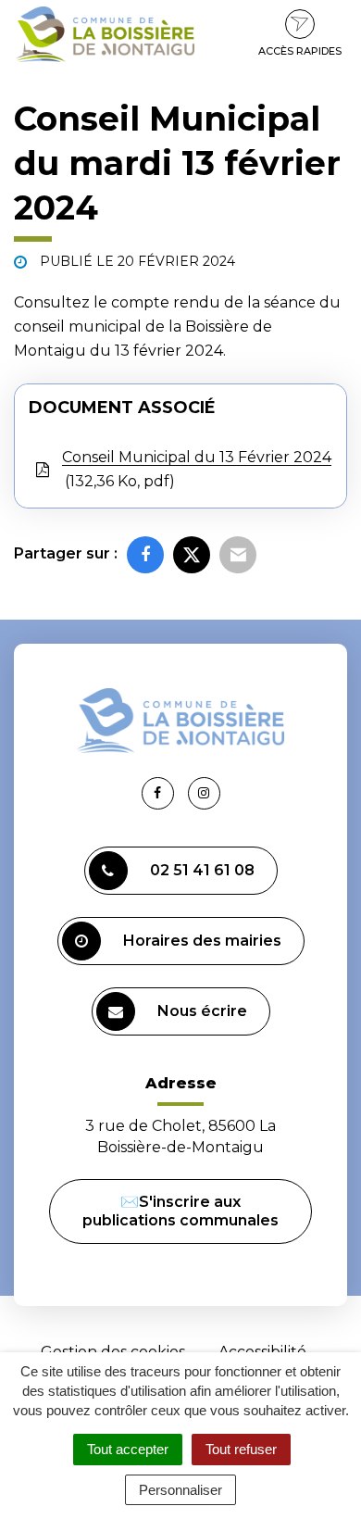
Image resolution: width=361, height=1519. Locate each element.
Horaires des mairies (202, 940)
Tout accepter (127, 1449)
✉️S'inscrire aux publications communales (180, 1211)
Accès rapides (300, 50)
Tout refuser (241, 1449)
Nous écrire (202, 1011)
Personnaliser (180, 1490)
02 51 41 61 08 (202, 870)
